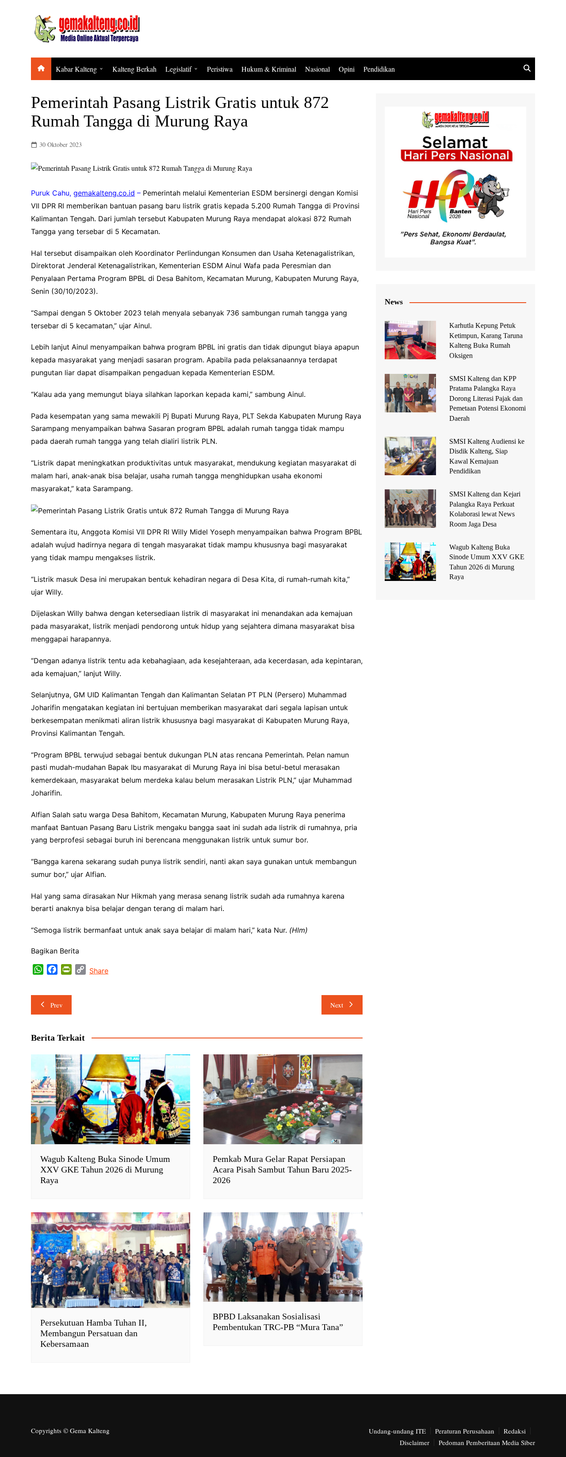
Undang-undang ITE (397, 1430)
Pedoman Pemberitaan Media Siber (487, 1442)
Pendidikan (379, 68)
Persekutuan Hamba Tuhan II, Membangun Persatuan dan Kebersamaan (93, 1333)
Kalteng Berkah (134, 68)
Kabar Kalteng (76, 68)
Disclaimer (414, 1442)
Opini (347, 68)
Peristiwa (220, 68)
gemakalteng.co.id (104, 192)
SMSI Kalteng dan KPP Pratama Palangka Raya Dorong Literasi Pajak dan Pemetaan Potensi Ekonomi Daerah (487, 398)
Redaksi (515, 1430)
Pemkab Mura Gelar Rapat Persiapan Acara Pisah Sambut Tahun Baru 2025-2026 (282, 1169)
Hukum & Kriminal (268, 68)
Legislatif (178, 68)
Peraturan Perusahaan (464, 1430)
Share (98, 970)
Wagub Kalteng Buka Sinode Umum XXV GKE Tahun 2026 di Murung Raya (105, 1169)
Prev (56, 1004)
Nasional (317, 68)
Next (336, 1004)
